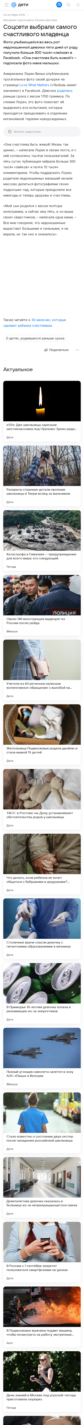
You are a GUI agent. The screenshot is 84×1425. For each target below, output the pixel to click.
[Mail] (13, 5)
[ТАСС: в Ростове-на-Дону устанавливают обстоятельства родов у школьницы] (42, 799)
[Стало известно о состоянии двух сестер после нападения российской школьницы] (42, 1122)
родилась (65, 91)
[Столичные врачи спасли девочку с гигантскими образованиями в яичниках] (42, 928)
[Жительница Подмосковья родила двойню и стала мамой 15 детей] (42, 734)
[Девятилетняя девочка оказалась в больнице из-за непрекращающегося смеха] (42, 1187)
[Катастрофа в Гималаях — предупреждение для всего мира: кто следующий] (42, 540)
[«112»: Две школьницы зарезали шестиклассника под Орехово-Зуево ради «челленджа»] (42, 411)
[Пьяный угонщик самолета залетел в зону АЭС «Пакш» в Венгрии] (42, 1058)
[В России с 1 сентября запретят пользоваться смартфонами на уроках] (42, 1252)
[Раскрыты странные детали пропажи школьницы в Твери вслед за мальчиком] (42, 476)
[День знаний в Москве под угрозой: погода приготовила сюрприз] (42, 1381)
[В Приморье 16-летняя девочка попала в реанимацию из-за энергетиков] (42, 993)
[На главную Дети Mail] (22, 5)
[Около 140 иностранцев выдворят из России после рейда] (42, 605)
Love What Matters (34, 85)
